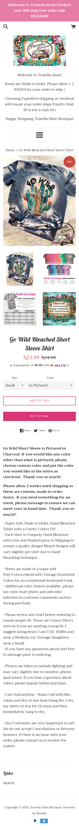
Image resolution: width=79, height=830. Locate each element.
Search (8, 783)
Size (14, 378)
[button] (39, 365)
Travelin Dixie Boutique (46, 807)
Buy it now (40, 416)
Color (50, 378)
